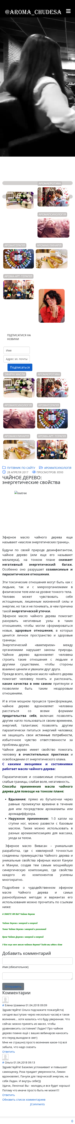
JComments (37, 1104)
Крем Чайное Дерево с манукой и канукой (22, 937)
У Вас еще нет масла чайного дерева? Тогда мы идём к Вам (32, 944)
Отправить (13, 986)
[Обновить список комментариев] (32, 992)
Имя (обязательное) (15, 967)
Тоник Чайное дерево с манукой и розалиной (24, 929)
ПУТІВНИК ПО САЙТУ (21, 468)
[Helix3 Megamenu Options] (68, 11)
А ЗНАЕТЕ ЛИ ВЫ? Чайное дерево (18, 914)
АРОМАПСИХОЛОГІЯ (57, 468)
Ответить (8, 1051)
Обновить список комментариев (23, 1099)
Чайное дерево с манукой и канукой (20, 923)
